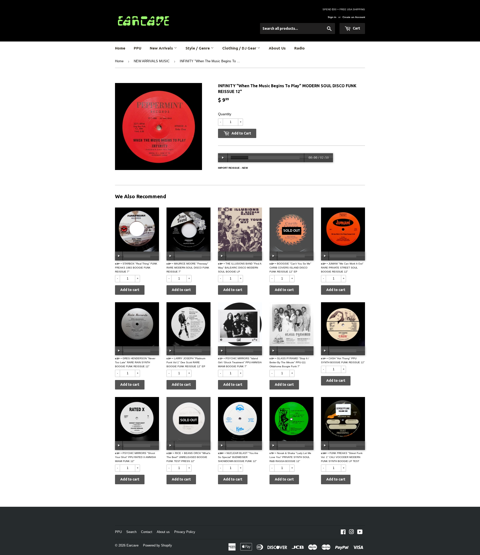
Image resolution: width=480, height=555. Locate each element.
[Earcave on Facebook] (343, 532)
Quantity (224, 114)
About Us (277, 48)
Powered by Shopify (157, 545)
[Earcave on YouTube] (359, 532)
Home (120, 48)
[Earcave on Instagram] (351, 532)
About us (163, 532)
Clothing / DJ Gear (239, 48)
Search (131, 532)
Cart (356, 28)
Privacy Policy (184, 532)
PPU (137, 48)
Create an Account (353, 17)
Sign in (332, 17)
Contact (146, 532)
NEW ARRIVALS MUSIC (152, 61)
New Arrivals (162, 48)
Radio (299, 48)
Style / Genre (198, 48)
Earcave (132, 545)
